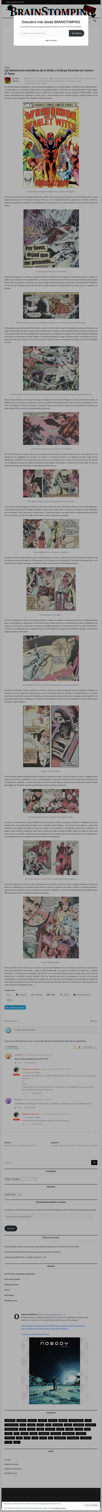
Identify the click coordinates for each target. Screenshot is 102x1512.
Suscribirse (76, 33)
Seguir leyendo (51, 40)
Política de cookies (60, 1508)
